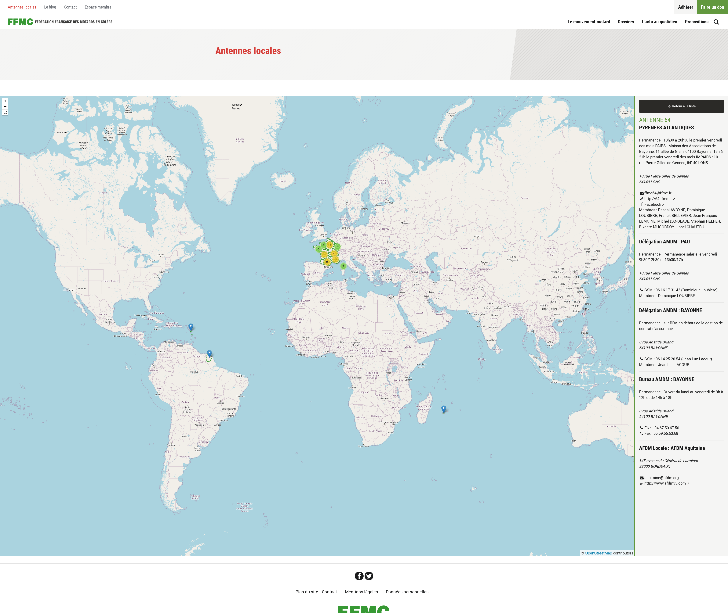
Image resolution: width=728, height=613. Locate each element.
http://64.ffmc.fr (658, 198)
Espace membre (98, 7)
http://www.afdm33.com (665, 483)
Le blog (50, 7)
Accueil (60, 22)
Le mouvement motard (589, 21)
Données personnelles (407, 591)
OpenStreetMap (598, 553)
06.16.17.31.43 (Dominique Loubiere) (687, 289)
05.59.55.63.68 (665, 433)
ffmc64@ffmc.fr (658, 192)
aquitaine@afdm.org (661, 477)
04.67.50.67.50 (666, 427)
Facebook (652, 204)
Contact (70, 7)
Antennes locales (22, 7)
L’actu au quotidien (659, 21)
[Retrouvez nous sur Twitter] (369, 576)
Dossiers (626, 21)
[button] (443, 409)
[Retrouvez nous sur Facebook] (359, 576)
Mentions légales (361, 591)
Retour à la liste (684, 106)
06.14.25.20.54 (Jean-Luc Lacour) (684, 358)
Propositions (696, 21)
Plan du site (307, 591)
